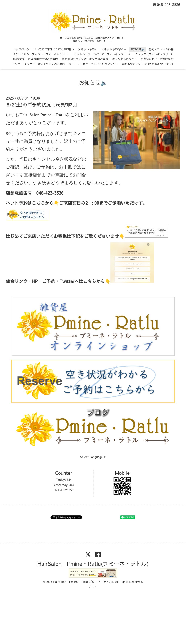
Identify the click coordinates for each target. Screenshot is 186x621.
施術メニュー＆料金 (161, 49)
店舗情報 (18, 59)
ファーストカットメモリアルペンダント (93, 64)
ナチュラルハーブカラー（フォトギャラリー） (41, 54)
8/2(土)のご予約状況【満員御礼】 (43, 104)
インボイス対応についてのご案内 (44, 64)
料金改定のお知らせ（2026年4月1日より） (148, 64)
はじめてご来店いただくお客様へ (53, 49)
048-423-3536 (50, 193)
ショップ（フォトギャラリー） (154, 54)
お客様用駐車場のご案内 (43, 59)
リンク (16, 64)
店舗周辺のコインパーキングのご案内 (85, 59)
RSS (94, 587)
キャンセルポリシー (124, 59)
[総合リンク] (132, 282)
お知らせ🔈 (137, 49)
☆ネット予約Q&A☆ (113, 49)
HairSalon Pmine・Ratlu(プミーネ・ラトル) (93, 563)
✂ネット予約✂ (87, 49)
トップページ (21, 49)
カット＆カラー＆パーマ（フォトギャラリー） (102, 54)
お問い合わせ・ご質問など (157, 59)
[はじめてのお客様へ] (146, 236)
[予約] (27, 218)
